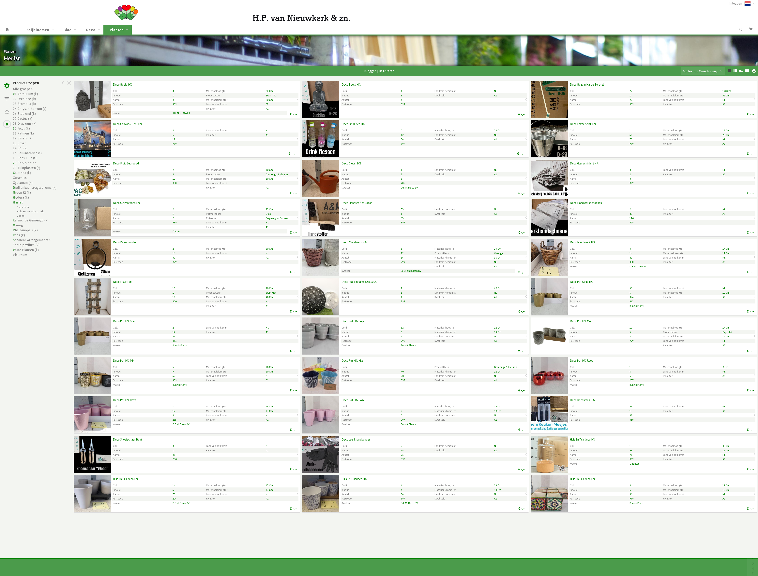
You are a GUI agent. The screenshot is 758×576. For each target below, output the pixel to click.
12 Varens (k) (23, 138)
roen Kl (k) (22, 192)
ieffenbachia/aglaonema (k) (35, 188)
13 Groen (19, 143)
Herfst (18, 202)
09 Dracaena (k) (25, 123)
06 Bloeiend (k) (24, 114)
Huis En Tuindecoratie (31, 211)
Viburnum (20, 255)
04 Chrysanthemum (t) (29, 109)
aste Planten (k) (26, 250)
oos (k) (19, 235)
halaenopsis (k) (25, 230)
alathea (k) (22, 173)
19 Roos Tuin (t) (25, 158)
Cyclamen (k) (23, 183)
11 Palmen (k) (23, 133)
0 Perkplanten (24, 163)
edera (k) (21, 197)
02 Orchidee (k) (24, 99)
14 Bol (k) (20, 148)
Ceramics (20, 178)
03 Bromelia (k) (24, 104)
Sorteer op (690, 71)
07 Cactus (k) (22, 118)
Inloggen (735, 3)
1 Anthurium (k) (25, 94)
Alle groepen (23, 89)
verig (18, 225)
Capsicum (23, 207)
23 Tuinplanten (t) (26, 168)
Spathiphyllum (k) (26, 245)
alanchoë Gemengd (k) (31, 220)
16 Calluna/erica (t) (27, 153)
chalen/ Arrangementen (32, 240)
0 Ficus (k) (21, 128)
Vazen (21, 215)
